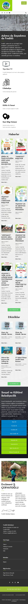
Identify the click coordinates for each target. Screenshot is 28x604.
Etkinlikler (10, 336)
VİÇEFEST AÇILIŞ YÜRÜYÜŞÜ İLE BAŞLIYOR (20, 283)
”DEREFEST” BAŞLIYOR (20, 157)
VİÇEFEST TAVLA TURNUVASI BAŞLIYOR (5, 200)
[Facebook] (2, 12)
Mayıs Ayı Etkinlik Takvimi (6, 333)
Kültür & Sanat (9, 105)
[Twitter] (4, 12)
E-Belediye (7, 88)
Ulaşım (4, 544)
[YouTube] (9, 12)
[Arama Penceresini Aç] (26, 12)
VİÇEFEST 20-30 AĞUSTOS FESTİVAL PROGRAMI (20, 207)
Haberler (3, 168)
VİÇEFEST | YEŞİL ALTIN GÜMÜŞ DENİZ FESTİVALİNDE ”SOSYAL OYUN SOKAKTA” (6, 279)
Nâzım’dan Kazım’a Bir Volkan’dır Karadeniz (5, 360)
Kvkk (4, 551)
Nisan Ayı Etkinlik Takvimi (20, 333)
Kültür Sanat (7, 338)
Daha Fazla (7, 182)
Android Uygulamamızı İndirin (8, 595)
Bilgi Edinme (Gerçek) (8, 573)
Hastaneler (5, 549)
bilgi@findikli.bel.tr (12, 533)
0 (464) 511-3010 (11, 531)
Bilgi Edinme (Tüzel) (8, 575)
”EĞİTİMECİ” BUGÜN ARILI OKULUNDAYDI (7, 237)
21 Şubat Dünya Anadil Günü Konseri (21, 359)
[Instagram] (7, 12)
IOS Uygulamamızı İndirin (20, 595)
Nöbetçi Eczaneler (7, 546)
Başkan (4, 562)
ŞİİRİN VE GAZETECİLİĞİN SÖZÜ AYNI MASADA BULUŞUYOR (7, 160)
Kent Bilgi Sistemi (10, 122)
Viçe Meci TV (7, 69)
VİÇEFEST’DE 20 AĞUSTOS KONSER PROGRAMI (20, 238)
